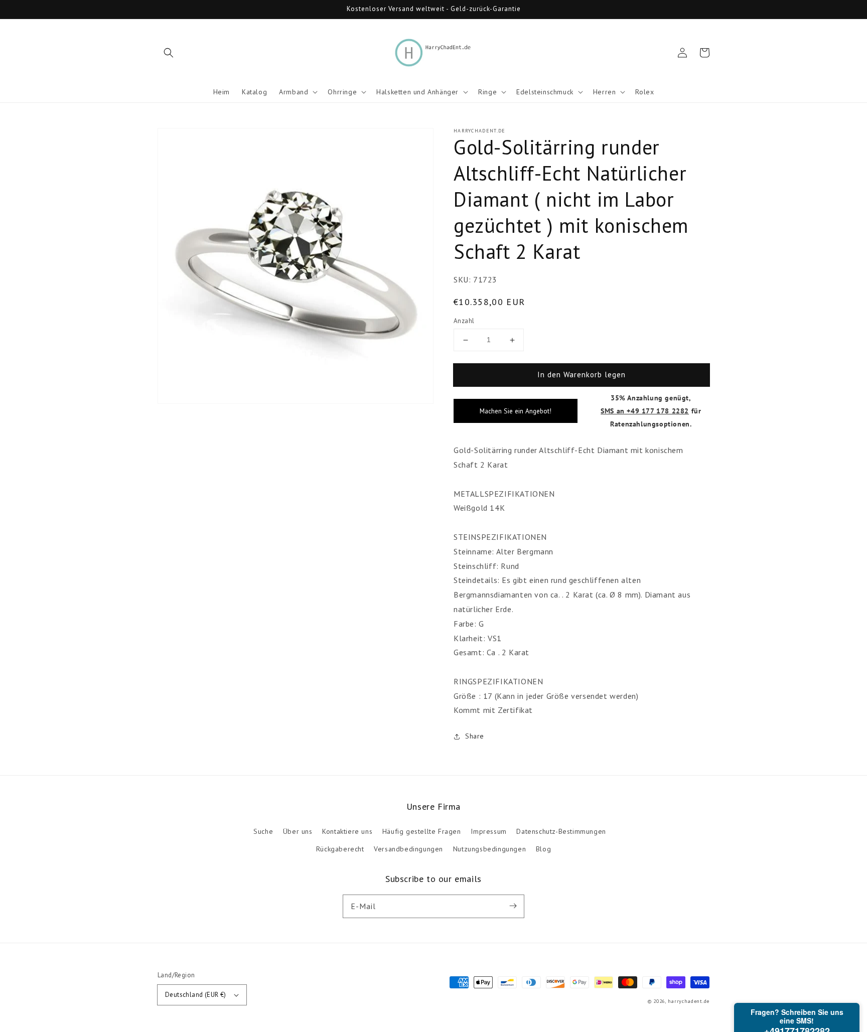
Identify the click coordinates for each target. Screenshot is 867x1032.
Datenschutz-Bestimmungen (561, 831)
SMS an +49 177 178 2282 (645, 410)
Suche (263, 831)
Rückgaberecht (340, 848)
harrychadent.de (689, 1001)
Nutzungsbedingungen (489, 848)
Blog (543, 848)
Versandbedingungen (408, 848)
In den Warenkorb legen (581, 374)
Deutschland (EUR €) (195, 994)
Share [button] (474, 736)
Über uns (298, 831)
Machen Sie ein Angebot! (515, 410)
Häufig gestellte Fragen (421, 831)
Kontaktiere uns (347, 831)
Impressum (488, 831)
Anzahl (464, 321)
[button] (169, 53)
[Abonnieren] (513, 906)
